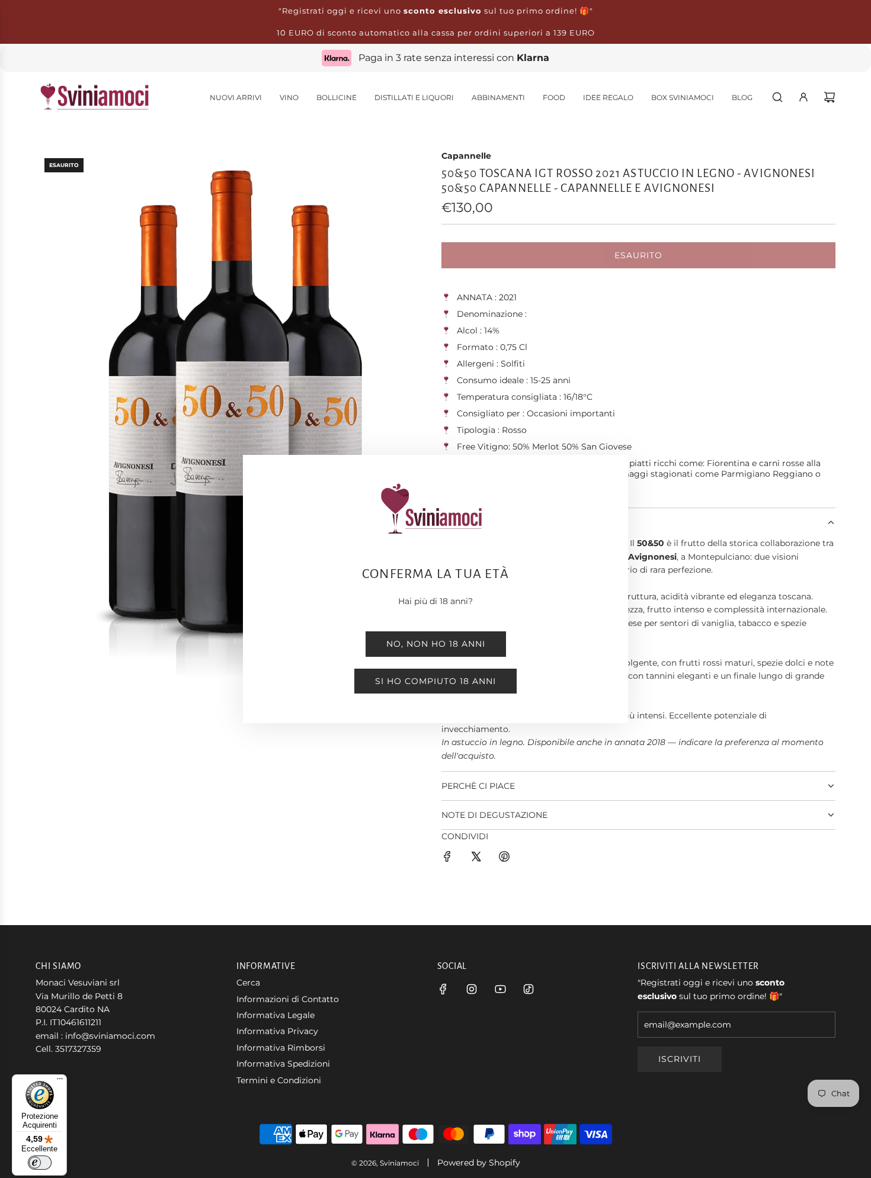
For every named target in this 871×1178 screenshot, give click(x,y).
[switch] (40, 1162)
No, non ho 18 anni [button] (435, 643)
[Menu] (60, 1081)
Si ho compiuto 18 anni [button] (435, 681)
